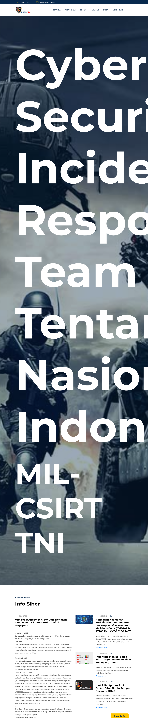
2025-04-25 (103, 653)
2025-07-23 (23, 616)
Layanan (95, 10)
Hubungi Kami (117, 10)
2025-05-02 (103, 616)
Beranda (57, 10)
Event (105, 10)
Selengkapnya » (101, 647)
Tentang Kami (70, 10)
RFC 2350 (83, 10)
